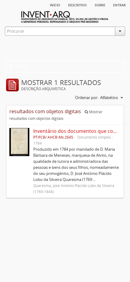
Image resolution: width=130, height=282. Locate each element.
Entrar (119, 4)
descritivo (77, 4)
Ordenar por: (86, 97)
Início (55, 4)
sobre (100, 4)
